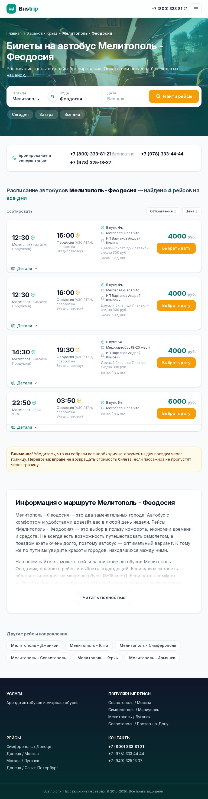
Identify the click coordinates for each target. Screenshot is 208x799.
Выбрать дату (176, 248)
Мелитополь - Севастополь (38, 657)
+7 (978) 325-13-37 (90, 162)
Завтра (47, 114)
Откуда (19, 93)
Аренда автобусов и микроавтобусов (42, 702)
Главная (14, 33)
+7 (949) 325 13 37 (125, 760)
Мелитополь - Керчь (97, 657)
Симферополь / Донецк (28, 746)
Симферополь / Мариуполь (133, 709)
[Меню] (196, 8)
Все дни (72, 114)
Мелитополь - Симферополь (148, 645)
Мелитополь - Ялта (89, 645)
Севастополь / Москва (129, 702)
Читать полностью (104, 597)
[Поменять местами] (52, 96)
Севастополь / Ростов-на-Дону (138, 723)
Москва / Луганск (22, 760)
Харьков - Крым (42, 33)
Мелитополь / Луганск (129, 716)
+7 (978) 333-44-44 (162, 154)
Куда (64, 93)
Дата (111, 93)
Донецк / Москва (22, 753)
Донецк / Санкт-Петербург (32, 767)
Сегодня (20, 114)
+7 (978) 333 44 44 (126, 753)
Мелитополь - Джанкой (34, 645)
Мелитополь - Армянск (152, 657)
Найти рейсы (177, 96)
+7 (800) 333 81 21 (169, 8)
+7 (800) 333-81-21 (102, 154)
